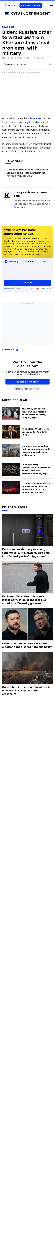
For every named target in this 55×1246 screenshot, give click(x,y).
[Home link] (27, 14)
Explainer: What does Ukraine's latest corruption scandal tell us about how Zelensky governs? (24, 600)
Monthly (13, 261)
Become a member (27, 381)
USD (45, 261)
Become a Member (31, 5)
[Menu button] (51, 5)
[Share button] (50, 64)
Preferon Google (16, 64)
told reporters (36, 118)
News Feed (8, 27)
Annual (29, 261)
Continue (27, 283)
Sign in (36, 389)
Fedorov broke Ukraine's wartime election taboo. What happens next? (27, 645)
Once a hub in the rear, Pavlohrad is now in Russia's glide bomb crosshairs (26, 690)
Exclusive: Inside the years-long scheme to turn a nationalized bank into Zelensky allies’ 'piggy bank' (26, 553)
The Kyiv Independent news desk (22, 72)
